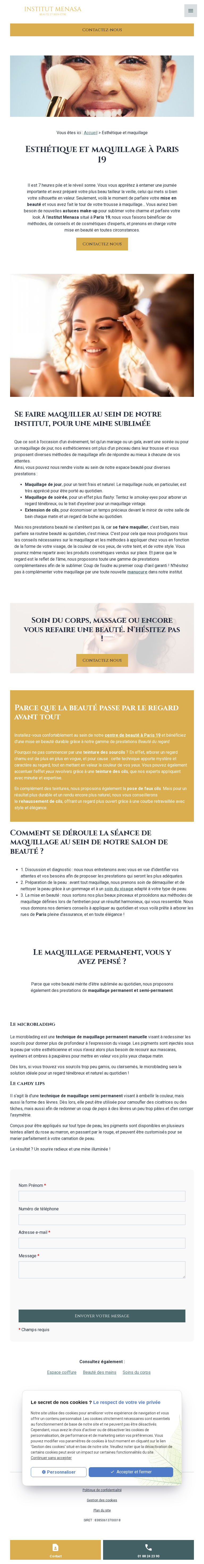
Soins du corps (137, 1372)
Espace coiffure (61, 1372)
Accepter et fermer (134, 1471)
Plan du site (102, 1510)
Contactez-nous (102, 30)
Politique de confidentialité (102, 1490)
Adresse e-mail (34, 1232)
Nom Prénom (32, 1185)
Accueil (90, 132)
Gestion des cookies (102, 1500)
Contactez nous (102, 244)
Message (29, 1255)
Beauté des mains (99, 1372)
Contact (56, 1556)
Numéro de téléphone (39, 1208)
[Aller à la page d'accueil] (53, 10)
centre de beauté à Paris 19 (132, 735)
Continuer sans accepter (51, 1458)
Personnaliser (61, 1472)
